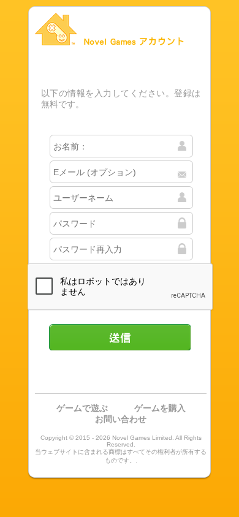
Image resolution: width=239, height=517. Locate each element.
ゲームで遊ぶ (82, 408)
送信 (119, 336)
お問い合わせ (120, 419)
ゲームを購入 (160, 408)
